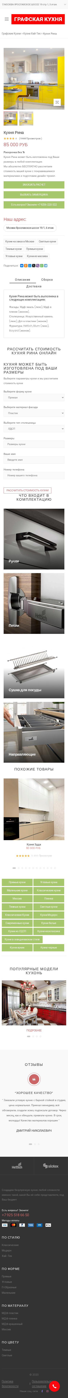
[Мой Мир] (29, 265)
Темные (6, 1349)
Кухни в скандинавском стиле (22, 939)
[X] (33, 265)
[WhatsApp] (41, 265)
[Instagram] (47, 1391)
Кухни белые (48, 923)
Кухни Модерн (48, 914)
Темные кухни (13, 248)
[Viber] (37, 265)
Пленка (48, 898)
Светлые (7, 1355)
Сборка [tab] (47, 279)
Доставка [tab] (34, 286)
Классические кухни (49, 890)
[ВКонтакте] (21, 265)
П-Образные (9, 1287)
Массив (17, 898)
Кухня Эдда (34, 844)
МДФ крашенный (12, 1324)
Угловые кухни (13, 256)
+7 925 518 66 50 (15, 1215)
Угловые (7, 1281)
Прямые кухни (34, 248)
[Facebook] (42, 1391)
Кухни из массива (37, 256)
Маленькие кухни (17, 890)
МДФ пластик (10, 1313)
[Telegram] (45, 265)
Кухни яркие (17, 947)
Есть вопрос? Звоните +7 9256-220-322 (34, 204)
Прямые (6, 1276)
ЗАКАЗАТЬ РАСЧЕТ (34, 184)
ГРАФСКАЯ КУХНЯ (38, 19)
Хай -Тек (7, 1255)
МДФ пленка (9, 1318)
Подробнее (34, 1030)
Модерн (6, 1250)
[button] (14, 868)
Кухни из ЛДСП (17, 931)
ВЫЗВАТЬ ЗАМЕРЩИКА (34, 194)
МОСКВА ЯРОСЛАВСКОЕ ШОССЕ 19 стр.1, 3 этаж (30, 4)
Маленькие (8, 1292)
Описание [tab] (22, 279)
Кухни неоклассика (49, 931)
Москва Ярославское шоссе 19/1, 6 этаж (30, 227)
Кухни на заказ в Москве (19, 241)
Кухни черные (49, 947)
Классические (10, 1245)
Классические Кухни (17, 914)
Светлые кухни (47, 241)
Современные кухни (17, 923)
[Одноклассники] (25, 265)
